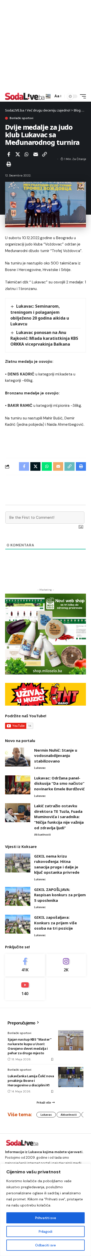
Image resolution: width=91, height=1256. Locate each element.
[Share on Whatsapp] (26, 154)
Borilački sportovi (21, 118)
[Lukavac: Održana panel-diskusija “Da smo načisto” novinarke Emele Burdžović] (17, 784)
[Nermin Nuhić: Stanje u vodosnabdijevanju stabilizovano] (17, 757)
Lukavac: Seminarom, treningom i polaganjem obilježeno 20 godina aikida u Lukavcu (39, 314)
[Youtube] (25, 989)
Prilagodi (45, 1231)
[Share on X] (17, 154)
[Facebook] (25, 965)
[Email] (35, 154)
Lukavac (40, 768)
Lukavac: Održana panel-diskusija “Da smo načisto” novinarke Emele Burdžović (59, 783)
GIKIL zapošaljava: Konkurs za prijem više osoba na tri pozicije (55, 923)
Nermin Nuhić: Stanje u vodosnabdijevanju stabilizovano (55, 756)
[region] (45, 1209)
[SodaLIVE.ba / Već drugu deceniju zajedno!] (24, 96)
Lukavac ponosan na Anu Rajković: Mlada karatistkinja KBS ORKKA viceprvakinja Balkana (44, 338)
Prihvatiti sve (45, 1218)
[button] (48, 96)
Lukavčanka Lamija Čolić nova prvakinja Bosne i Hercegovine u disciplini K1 (31, 1080)
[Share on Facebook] (8, 154)
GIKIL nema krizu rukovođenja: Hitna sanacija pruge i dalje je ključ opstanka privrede (56, 864)
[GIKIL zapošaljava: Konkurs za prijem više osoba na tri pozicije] (17, 924)
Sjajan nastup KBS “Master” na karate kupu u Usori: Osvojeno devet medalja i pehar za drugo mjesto (29, 1046)
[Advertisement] (45, 45)
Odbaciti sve (45, 1245)
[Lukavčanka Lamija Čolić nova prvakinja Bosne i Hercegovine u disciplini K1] (70, 1077)
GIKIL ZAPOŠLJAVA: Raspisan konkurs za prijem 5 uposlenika (60, 895)
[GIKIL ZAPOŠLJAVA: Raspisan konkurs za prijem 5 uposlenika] (17, 896)
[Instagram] (66, 965)
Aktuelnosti (42, 834)
